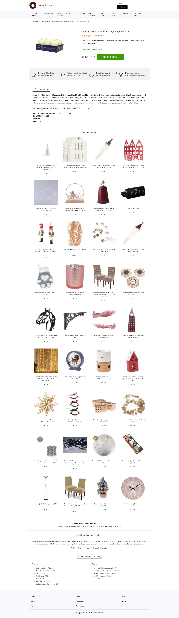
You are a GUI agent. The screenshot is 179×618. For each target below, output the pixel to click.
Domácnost (48, 14)
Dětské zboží (114, 15)
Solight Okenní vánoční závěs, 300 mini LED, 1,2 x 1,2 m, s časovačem (45, 378)
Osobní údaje (80, 606)
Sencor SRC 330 (133, 208)
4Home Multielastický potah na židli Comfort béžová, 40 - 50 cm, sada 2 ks (74, 506)
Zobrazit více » (92, 43)
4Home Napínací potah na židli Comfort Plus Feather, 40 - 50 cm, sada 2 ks (104, 294)
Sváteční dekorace (102, 526)
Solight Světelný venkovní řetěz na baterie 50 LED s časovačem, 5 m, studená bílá (75, 463)
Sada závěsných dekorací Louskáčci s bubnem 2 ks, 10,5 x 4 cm (46, 251)
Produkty (38, 22)
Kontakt (123, 601)
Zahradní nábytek (137, 15)
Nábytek (82, 14)
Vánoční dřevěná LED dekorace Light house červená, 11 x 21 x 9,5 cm (133, 378)
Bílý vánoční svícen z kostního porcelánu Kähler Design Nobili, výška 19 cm (46, 167)
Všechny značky (36, 596)
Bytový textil (34, 15)
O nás (123, 596)
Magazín (79, 596)
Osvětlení (127, 14)
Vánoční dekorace (115, 526)
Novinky (33, 601)
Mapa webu (80, 601)
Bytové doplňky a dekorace (63, 15)
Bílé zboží (103, 15)
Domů (33, 22)
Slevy (32, 606)
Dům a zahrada (91, 15)
